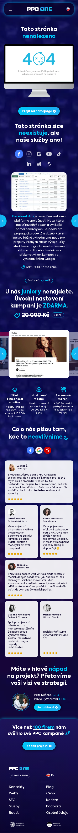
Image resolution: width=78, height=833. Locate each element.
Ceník (50, 793)
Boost (14, 813)
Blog (50, 787)
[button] (11, 9)
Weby (13, 793)
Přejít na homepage (37, 111)
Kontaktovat (45, 707)
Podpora (53, 806)
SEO (12, 800)
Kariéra (52, 800)
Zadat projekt (37, 746)
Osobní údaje (57, 813)
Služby (14, 806)
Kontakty (17, 787)
